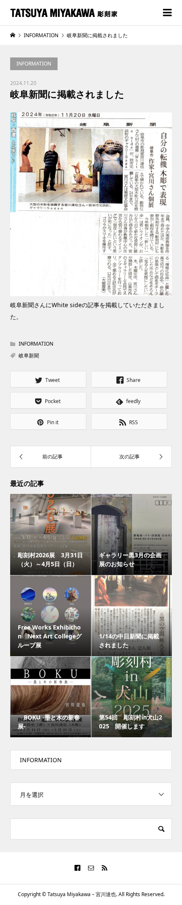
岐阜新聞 (29, 355)
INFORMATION (34, 63)
